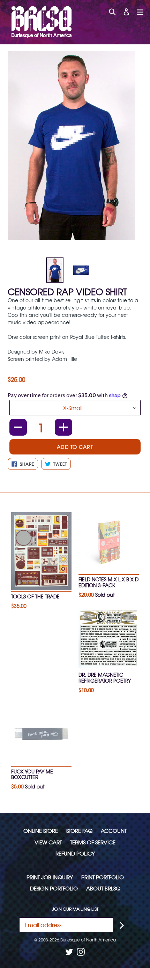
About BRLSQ (103, 888)
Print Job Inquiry (50, 877)
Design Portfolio (54, 888)
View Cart (48, 842)
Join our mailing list (75, 909)
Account (114, 830)
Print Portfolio (102, 877)
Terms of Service (92, 842)
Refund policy (75, 853)
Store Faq (79, 830)
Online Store (40, 830)
